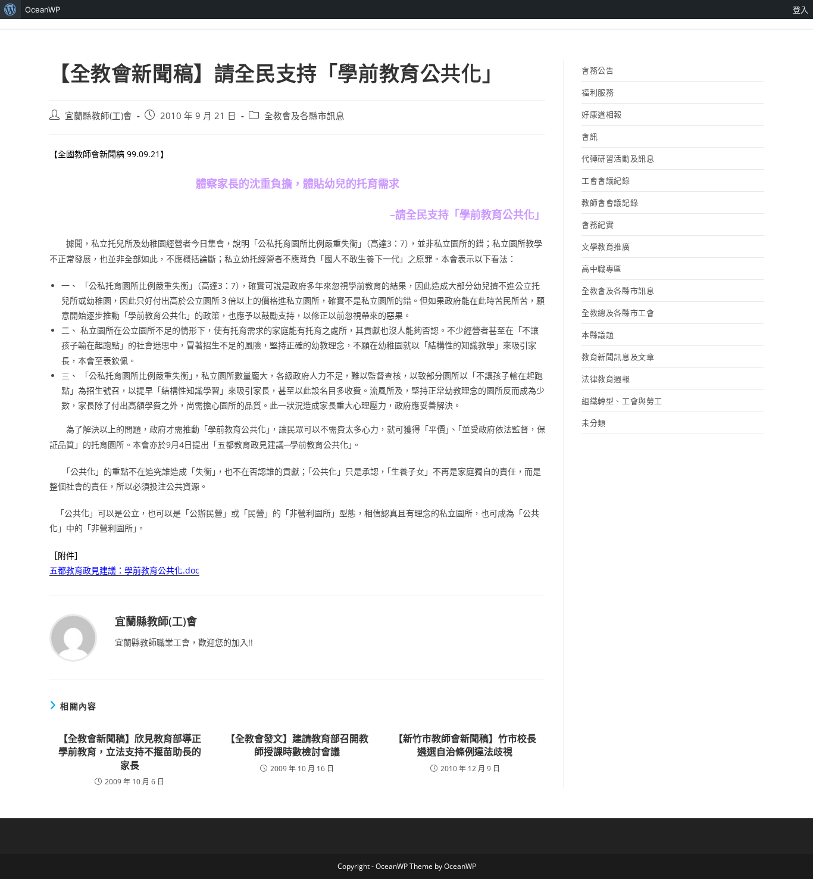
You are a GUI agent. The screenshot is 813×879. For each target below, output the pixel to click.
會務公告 (597, 70)
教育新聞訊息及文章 (617, 356)
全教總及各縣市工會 (617, 312)
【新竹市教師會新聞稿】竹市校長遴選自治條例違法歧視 (464, 745)
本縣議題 (597, 334)
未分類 (593, 422)
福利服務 (597, 92)
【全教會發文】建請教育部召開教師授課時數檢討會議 (297, 745)
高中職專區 (601, 268)
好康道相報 (601, 114)
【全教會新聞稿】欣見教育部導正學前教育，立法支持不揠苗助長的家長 (129, 752)
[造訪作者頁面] (73, 637)
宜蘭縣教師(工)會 (98, 115)
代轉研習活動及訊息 (617, 158)
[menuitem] (10, 9)
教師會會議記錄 (609, 202)
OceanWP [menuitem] (42, 9)
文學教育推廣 (605, 246)
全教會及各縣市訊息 (304, 115)
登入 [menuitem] (800, 9)
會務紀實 (597, 224)
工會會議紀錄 (605, 180)
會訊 (589, 136)
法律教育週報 (605, 378)
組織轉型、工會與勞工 (621, 400)
